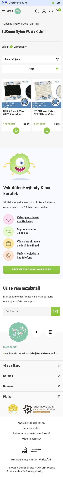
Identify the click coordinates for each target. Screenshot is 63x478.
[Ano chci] (55, 311)
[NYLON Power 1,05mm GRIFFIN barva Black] (16, 93)
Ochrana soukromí (15, 471)
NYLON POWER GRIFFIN (26, 23)
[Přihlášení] (44, 11)
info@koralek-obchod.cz (44, 353)
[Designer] (51, 11)
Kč (53, 2)
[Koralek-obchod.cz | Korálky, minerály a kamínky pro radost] (18, 11)
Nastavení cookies (31, 428)
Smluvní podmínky (34, 471)
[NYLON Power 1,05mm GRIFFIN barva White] (46, 93)
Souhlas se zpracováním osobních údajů (31, 433)
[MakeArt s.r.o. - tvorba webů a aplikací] (45, 459)
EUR (59, 2)
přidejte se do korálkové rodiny (31, 269)
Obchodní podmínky (31, 438)
